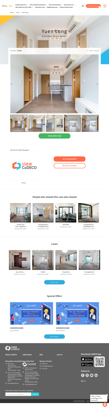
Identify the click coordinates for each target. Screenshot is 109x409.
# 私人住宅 (13, 50)
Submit (35, 394)
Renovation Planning (54, 5)
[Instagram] (87, 375)
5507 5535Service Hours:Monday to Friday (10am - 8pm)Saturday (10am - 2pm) (15, 367)
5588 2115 (45, 363)
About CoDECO (11, 354)
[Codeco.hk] (7, 6)
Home (11, 12)
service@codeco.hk (13, 383)
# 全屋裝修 (19, 50)
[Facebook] (82, 375)
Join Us (59, 354)
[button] (13, 84)
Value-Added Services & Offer (23, 7)
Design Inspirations (20, 5)
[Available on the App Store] (87, 359)
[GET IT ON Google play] (87, 364)
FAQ (41, 354)
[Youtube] (91, 375)
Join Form (45, 368)
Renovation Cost (68, 5)
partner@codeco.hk (47, 366)
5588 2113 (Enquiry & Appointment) (31, 368)
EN (85, 381)
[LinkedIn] (96, 375)
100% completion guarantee (37, 5)
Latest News (27, 354)
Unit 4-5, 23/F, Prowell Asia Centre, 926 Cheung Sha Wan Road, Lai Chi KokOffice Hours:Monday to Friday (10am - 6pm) (15, 377)
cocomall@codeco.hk (31, 384)
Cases (17, 12)
